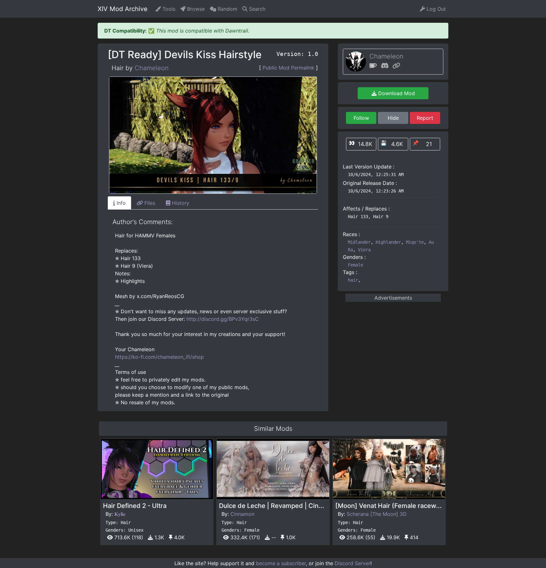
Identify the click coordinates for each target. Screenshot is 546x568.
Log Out (435, 9)
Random (226, 9)
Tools (168, 9)
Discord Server (352, 563)
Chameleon (152, 68)
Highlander (388, 242)
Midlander (359, 242)
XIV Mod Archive (123, 9)
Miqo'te (415, 242)
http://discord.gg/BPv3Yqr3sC (222, 319)
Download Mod (396, 93)
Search (256, 9)
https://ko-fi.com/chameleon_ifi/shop (159, 357)
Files (149, 203)
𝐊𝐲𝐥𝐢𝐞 (119, 514)
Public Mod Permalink (288, 67)
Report (425, 118)
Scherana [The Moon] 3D (377, 514)
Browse (195, 9)
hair (353, 280)
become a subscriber (281, 563)
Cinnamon (242, 514)
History (179, 203)
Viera (364, 249)
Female (355, 264)
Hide (393, 118)
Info (120, 203)
